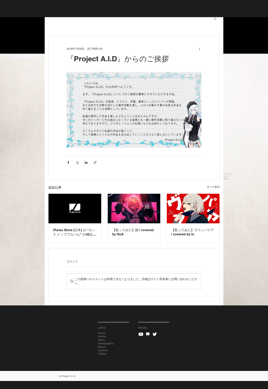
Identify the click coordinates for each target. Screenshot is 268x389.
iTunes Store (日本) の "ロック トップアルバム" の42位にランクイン (74, 232)
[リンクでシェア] (95, 162)
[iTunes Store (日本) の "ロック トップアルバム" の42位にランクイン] (74, 208)
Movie (101, 346)
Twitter (102, 353)
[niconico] (148, 334)
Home (101, 333)
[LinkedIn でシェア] (86, 162)
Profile (102, 336)
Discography (106, 343)
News (101, 339)
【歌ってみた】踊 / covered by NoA (133, 232)
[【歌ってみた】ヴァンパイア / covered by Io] (193, 208)
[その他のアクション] (199, 49)
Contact (103, 350)
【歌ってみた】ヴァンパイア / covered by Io (192, 232)
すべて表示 (213, 186)
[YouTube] (141, 334)
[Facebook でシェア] (68, 162)
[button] (215, 18)
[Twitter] (155, 334)
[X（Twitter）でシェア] (77, 162)
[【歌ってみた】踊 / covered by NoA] (134, 208)
